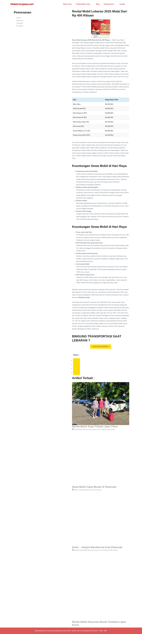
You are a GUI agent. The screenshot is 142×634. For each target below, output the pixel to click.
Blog (97, 4)
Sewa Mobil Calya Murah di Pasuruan (94, 486)
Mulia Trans (67, 4)
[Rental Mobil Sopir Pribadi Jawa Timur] (100, 403)
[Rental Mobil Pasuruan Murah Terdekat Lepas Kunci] (100, 585)
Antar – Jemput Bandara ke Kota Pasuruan (97, 547)
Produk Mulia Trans (83, 4)
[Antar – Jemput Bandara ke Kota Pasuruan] (100, 517)
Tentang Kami (109, 4)
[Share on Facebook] (76, 360)
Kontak (122, 4)
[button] (129, 4)
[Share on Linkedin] (76, 373)
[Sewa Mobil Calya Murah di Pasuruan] (100, 456)
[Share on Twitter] (76, 364)
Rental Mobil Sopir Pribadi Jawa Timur (95, 426)
